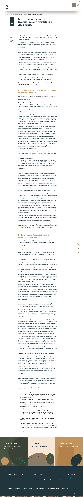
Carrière (17, 488)
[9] (34, 358)
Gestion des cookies (53, 488)
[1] (36, 42)
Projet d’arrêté (25, 394)
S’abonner (62, 1)
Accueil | (6, 14)
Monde (31, 7)
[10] (48, 363)
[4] (39, 123)
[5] (43, 187)
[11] (56, 368)
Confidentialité (40, 488)
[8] (37, 304)
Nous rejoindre (70, 1)
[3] (22, 111)
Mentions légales (27, 488)
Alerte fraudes (66, 488)
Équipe (41, 7)
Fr (74, 8)
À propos (20, 7)
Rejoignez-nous (38, 474)
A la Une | (10, 14)
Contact (78, 1)
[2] (50, 79)
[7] (50, 220)
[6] (24, 198)
